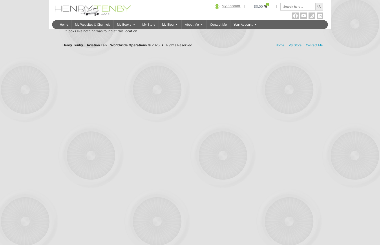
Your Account (243, 24)
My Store (148, 24)
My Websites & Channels (92, 24)
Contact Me (218, 24)
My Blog (168, 24)
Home (64, 24)
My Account (231, 6)
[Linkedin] (320, 16)
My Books (124, 24)
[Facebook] (295, 16)
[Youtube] (303, 16)
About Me (192, 24)
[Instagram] (312, 16)
